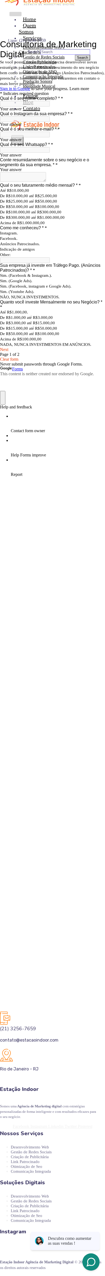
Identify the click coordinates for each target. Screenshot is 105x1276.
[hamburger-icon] (15, 14)
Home (29, 19)
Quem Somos (27, 28)
